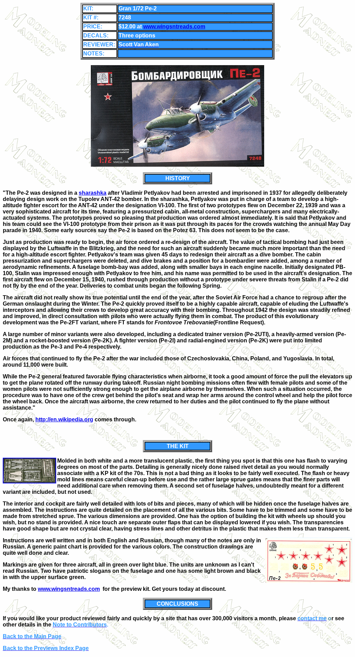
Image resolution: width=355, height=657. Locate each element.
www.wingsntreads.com (174, 26)
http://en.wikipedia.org (64, 419)
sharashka (92, 193)
